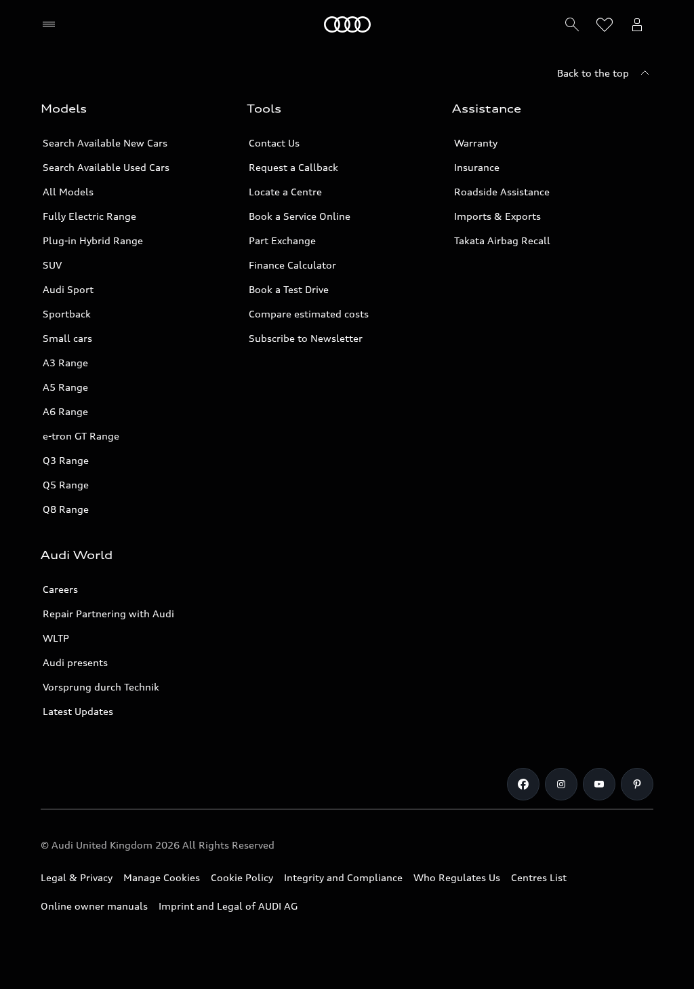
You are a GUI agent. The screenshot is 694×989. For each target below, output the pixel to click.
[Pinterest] (637, 784)
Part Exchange (282, 240)
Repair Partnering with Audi (108, 613)
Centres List (539, 877)
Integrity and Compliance (343, 877)
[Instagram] (561, 784)
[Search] (572, 24)
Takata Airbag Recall (502, 240)
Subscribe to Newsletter (306, 338)
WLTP (56, 638)
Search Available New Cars (105, 143)
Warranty (475, 143)
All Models (68, 191)
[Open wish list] (604, 24)
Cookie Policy (242, 877)
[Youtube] (599, 784)
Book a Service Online (299, 216)
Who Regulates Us (456, 877)
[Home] (347, 24)
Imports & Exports (497, 216)
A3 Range (65, 362)
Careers (60, 589)
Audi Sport (68, 289)
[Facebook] (523, 784)
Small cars (67, 338)
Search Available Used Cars (106, 167)
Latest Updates (78, 711)
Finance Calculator (292, 265)
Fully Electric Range (89, 216)
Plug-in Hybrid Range (93, 240)
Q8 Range (66, 509)
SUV (52, 265)
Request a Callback (293, 167)
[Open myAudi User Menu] (637, 24)
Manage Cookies (161, 877)
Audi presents (75, 662)
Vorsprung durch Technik (101, 687)
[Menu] (52, 24)
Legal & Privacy (77, 877)
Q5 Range (66, 484)
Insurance (476, 167)
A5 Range (65, 387)
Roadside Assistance (502, 191)
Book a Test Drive (289, 289)
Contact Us (274, 143)
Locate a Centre (285, 191)
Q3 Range (66, 460)
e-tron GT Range (81, 436)
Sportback (67, 313)
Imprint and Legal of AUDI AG (228, 906)
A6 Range (65, 411)
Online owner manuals (94, 906)
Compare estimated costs (309, 313)
